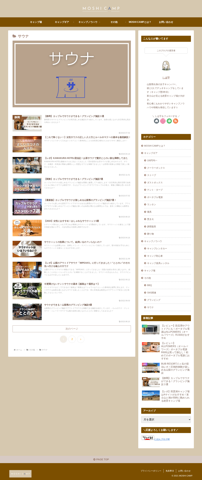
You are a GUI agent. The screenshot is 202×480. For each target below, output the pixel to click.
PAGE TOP (102, 459)
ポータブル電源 (155, 197)
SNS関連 (151, 292)
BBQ (149, 285)
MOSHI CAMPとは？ (154, 145)
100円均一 (152, 160)
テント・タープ (155, 190)
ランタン (151, 204)
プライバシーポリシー (151, 471)
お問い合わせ (184, 471)
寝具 (149, 212)
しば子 (166, 77)
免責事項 (170, 471)
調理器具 (151, 226)
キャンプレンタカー (157, 248)
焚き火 (150, 219)
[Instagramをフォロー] (162, 121)
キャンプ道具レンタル (158, 263)
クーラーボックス (156, 168)
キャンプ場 (149, 270)
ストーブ (151, 175)
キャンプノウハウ (153, 241)
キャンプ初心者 (155, 256)
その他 (147, 278)
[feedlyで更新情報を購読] (169, 121)
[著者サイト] (156, 121)
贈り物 (150, 234)
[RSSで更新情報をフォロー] (175, 121)
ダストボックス (155, 182)
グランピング (153, 300)
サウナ (150, 307)
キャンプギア (150, 153)
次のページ (72, 328)
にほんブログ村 (162, 439)
